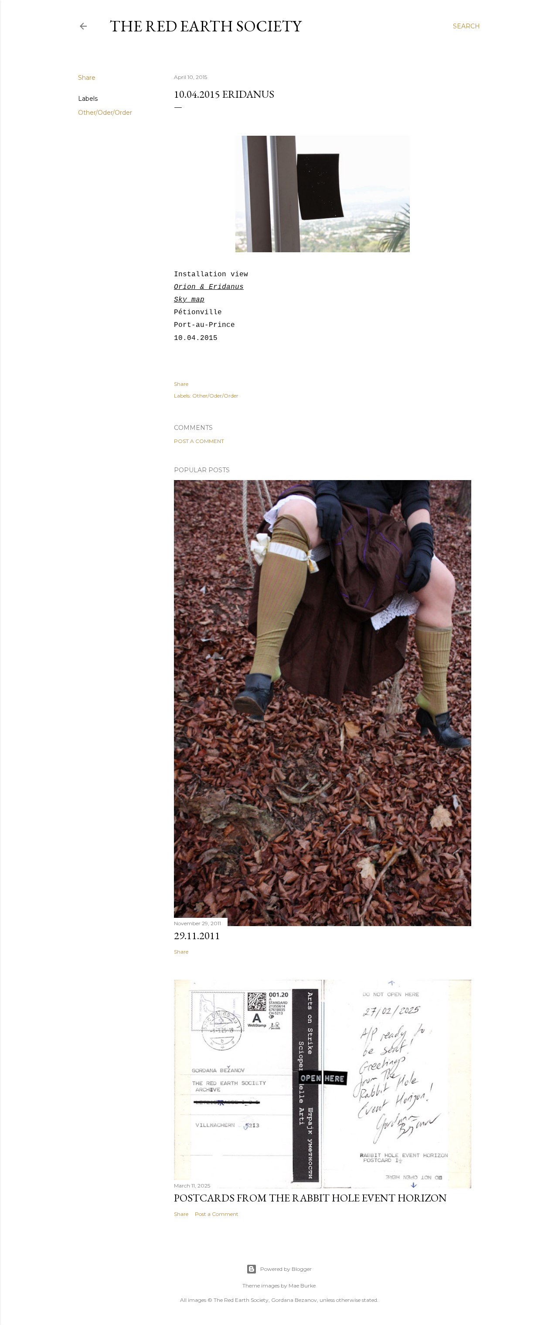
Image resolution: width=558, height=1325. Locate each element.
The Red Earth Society (205, 26)
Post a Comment (199, 441)
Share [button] (86, 78)
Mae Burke (302, 1285)
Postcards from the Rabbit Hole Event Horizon (310, 1198)
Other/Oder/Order (105, 113)
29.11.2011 (197, 935)
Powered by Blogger (286, 1269)
